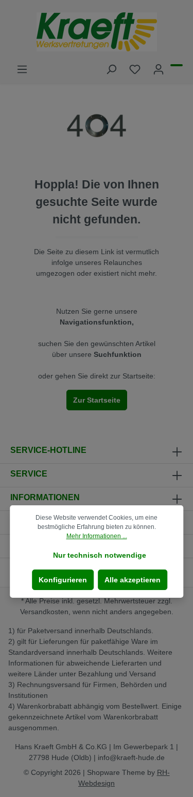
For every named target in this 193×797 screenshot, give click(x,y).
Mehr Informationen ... (96, 536)
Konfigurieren (63, 580)
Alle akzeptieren (132, 580)
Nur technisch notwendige (99, 555)
